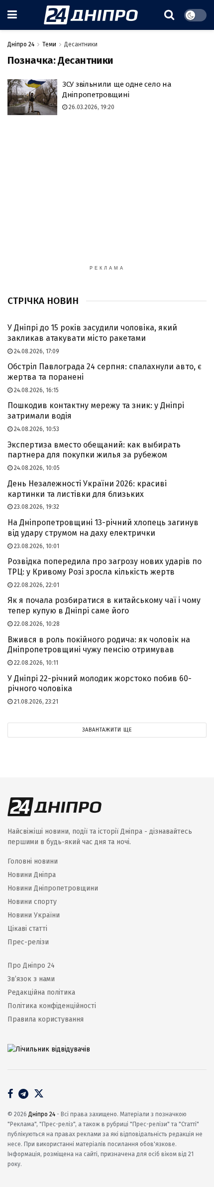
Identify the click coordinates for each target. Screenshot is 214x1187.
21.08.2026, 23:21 (35, 701)
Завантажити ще (107, 730)
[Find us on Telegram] (23, 1095)
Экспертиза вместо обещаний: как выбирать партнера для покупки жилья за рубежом (94, 450)
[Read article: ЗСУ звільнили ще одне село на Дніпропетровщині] (32, 97)
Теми (49, 44)
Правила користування (45, 1019)
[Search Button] (169, 15)
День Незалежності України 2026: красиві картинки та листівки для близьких (87, 489)
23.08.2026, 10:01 (35, 546)
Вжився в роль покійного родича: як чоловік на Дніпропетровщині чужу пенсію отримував (98, 645)
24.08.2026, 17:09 (35, 351)
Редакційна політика (41, 992)
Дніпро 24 (20, 44)
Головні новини (32, 861)
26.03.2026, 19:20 (90, 107)
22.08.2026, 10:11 (35, 662)
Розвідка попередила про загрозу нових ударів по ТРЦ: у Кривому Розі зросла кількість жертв (104, 567)
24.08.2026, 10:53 (35, 429)
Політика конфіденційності (51, 1006)
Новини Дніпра (31, 875)
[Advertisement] (107, 195)
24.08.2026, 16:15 (35, 390)
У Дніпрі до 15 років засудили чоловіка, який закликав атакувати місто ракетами (92, 333)
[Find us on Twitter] (39, 1094)
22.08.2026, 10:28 (36, 623)
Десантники (81, 44)
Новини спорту (32, 901)
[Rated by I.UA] (48, 1048)
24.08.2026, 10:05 (36, 467)
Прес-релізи (28, 942)
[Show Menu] (12, 15)
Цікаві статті (27, 928)
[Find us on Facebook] (10, 1095)
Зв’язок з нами (31, 979)
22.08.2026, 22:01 (35, 585)
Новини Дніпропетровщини (52, 888)
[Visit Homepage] (91, 14)
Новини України (33, 915)
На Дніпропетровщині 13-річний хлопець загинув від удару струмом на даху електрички (103, 528)
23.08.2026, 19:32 (35, 506)
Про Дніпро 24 (31, 965)
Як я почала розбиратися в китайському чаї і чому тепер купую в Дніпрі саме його (104, 605)
